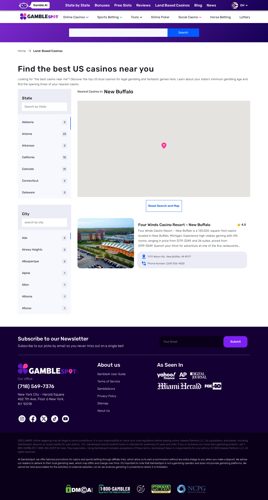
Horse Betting (220, 17)
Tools (135, 17)
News (211, 5)
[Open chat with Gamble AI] (34, 5)
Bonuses (102, 5)
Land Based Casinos (172, 5)
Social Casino (188, 17)
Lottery (245, 17)
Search (183, 32)
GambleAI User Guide (111, 374)
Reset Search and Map (163, 206)
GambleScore (106, 389)
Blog (198, 5)
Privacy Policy (106, 396)
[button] (163, 146)
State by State (77, 5)
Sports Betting (108, 17)
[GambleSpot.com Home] (39, 15)
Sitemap (102, 403)
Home (22, 51)
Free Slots (123, 5)
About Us (103, 411)
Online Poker (160, 17)
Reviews (143, 5)
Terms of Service (108, 381)
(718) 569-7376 (36, 386)
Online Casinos (74, 17)
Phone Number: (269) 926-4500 (166, 263)
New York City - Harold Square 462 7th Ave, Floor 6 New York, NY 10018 (41, 399)
